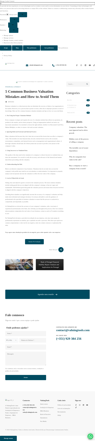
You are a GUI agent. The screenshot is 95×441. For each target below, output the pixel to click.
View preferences (31, 48)
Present (78, 112)
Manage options (8, 35)
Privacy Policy (8, 55)
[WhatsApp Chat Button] (90, 436)
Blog (78, 100)
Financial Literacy (13, 87)
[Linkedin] (85, 65)
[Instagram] (81, 65)
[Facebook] (77, 65)
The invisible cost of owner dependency (78, 149)
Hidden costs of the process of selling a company (79, 140)
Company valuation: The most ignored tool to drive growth (78, 130)
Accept (6, 48)
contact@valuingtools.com (73, 330)
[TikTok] (76, 407)
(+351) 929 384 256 (68, 338)
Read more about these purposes (13, 43)
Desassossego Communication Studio (57, 430)
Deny (17, 48)
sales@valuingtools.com (30, 412)
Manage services (8, 38)
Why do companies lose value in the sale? (77, 158)
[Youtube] (90, 65)
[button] (47, 3)
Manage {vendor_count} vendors (13, 40)
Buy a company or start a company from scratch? (78, 167)
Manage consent (8, 438)
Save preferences (49, 48)
